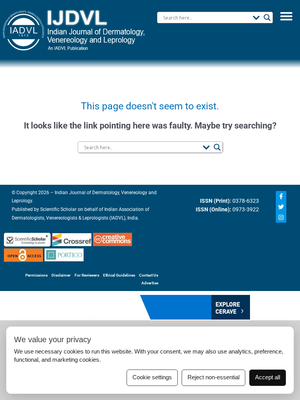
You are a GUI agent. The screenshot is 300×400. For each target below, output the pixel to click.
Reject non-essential (213, 377)
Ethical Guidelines (119, 275)
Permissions (36, 275)
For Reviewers (87, 275)
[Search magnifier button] (267, 17)
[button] (286, 16)
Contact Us (148, 275)
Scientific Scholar (58, 209)
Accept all (267, 377)
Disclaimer (61, 275)
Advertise (149, 283)
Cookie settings (152, 377)
